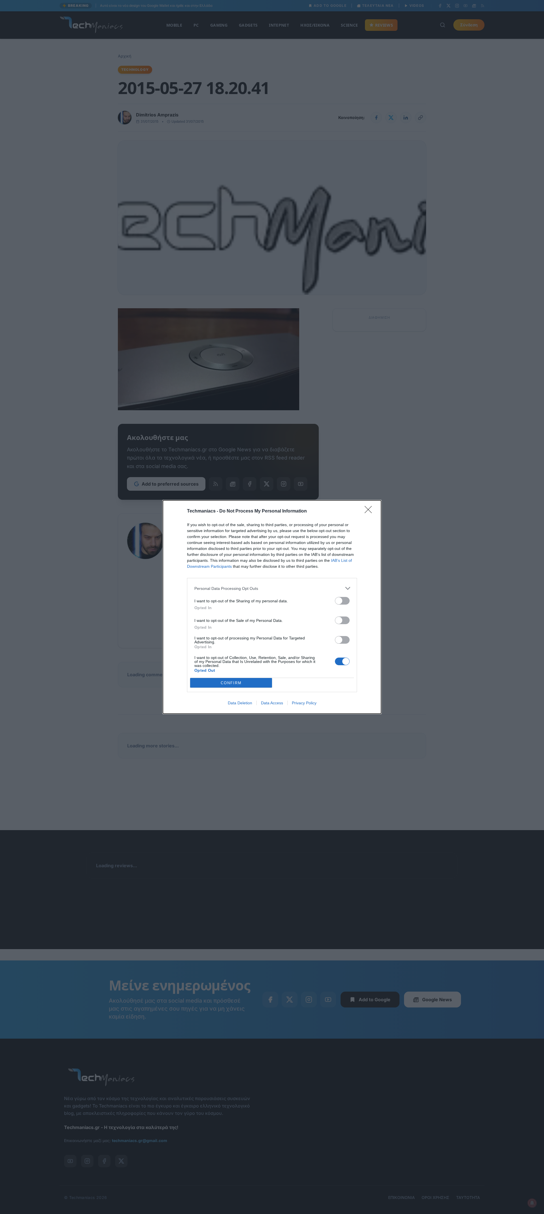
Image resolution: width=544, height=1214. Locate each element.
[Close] (370, 511)
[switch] (342, 601)
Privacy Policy (304, 703)
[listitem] (272, 588)
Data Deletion (240, 703)
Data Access (272, 703)
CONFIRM (231, 683)
